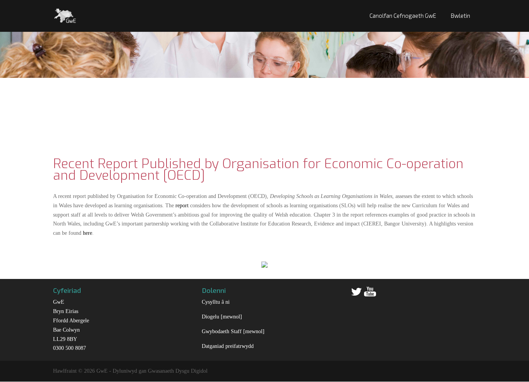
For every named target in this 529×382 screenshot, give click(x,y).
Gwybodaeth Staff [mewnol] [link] (233, 331)
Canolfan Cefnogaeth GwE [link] (402, 15)
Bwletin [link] (460, 15)
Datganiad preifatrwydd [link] (228, 346)
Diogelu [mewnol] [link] (222, 317)
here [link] (87, 233)
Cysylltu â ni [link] (216, 302)
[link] (65, 15)
